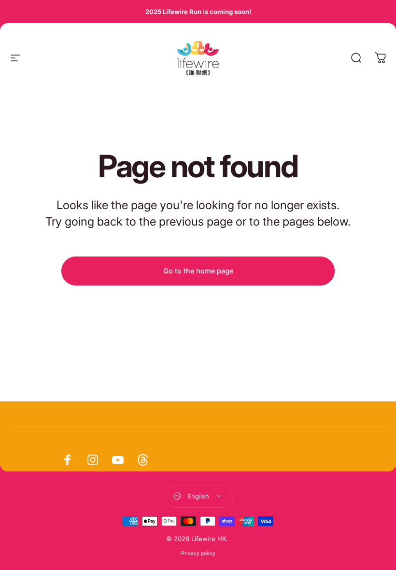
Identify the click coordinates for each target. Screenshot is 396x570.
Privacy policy (198, 553)
